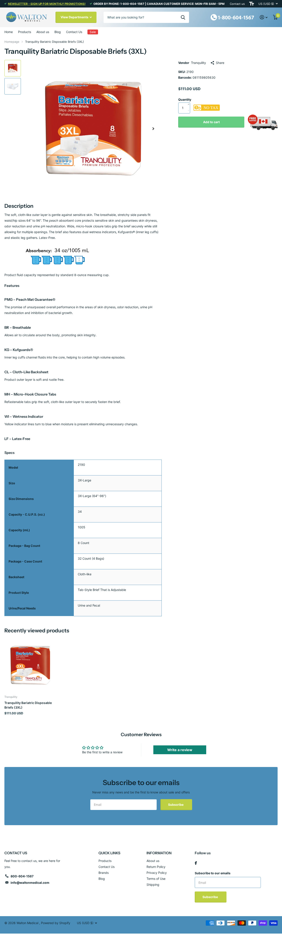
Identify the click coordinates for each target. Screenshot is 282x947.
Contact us (237, 4)
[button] (153, 128)
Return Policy (156, 867)
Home (8, 32)
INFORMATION (159, 853)
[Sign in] (264, 17)
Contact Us (74, 32)
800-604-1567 (22, 876)
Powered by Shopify (55, 923)
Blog (57, 32)
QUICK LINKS (109, 853)
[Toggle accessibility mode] (251, 4)
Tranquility (198, 63)
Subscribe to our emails (212, 873)
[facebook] (196, 863)
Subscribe (176, 804)
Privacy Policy (157, 873)
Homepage (11, 41)
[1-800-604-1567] (232, 17)
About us (42, 32)
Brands (103, 873)
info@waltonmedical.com (30, 882)
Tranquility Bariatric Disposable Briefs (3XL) (28, 705)
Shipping (153, 884)
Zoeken (183, 17)
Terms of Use (156, 878)
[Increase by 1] (189, 100)
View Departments (75, 17)
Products (24, 32)
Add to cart (211, 122)
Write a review (179, 750)
